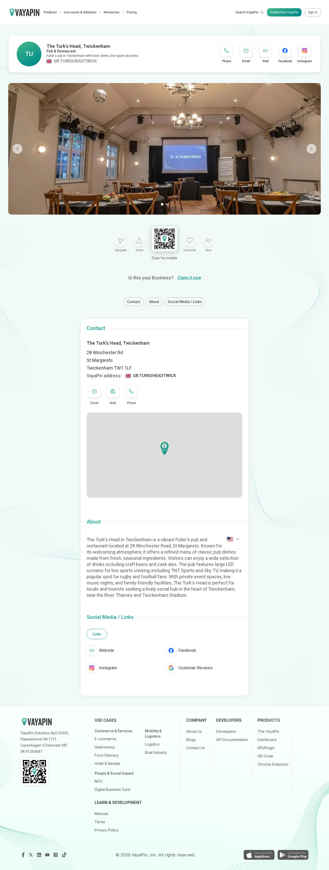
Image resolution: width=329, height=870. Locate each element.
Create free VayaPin (284, 12)
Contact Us (195, 748)
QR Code (265, 756)
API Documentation (232, 739)
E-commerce (105, 739)
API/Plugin (266, 748)
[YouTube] (47, 854)
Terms (100, 822)
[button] (164, 448)
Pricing (132, 12)
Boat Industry (156, 752)
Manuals (101, 813)
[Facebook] (23, 854)
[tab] (97, 634)
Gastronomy (105, 747)
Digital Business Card (112, 789)
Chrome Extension (273, 764)
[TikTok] (64, 854)
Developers (226, 731)
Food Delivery (106, 755)
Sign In (312, 12)
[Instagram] (56, 854)
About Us (194, 731)
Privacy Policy (106, 830)
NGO (99, 781)
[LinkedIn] (39, 854)
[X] (31, 854)
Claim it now (189, 277)
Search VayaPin (246, 12)
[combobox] (233, 539)
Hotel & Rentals (107, 763)
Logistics (152, 744)
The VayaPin (268, 731)
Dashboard (267, 739)
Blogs (191, 739)
